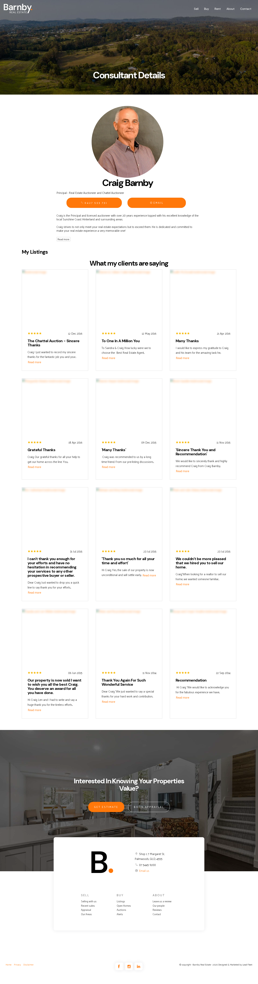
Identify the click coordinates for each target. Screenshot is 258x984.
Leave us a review (162, 901)
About (230, 9)
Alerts (120, 914)
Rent (218, 9)
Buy (206, 9)
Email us (144, 870)
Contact (245, 9)
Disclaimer (28, 964)
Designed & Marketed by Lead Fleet (235, 964)
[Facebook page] (120, 966)
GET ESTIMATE (106, 807)
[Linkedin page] (138, 966)
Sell (196, 9)
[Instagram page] (129, 966)
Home (9, 964)
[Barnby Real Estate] (18, 8)
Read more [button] (34, 362)
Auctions (121, 910)
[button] (156, 203)
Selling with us (89, 901)
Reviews (157, 910)
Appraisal (86, 910)
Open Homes (124, 906)
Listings (121, 901)
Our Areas (86, 914)
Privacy (17, 964)
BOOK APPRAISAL (149, 807)
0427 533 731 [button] (95, 203)
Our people (159, 906)
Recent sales (88, 906)
